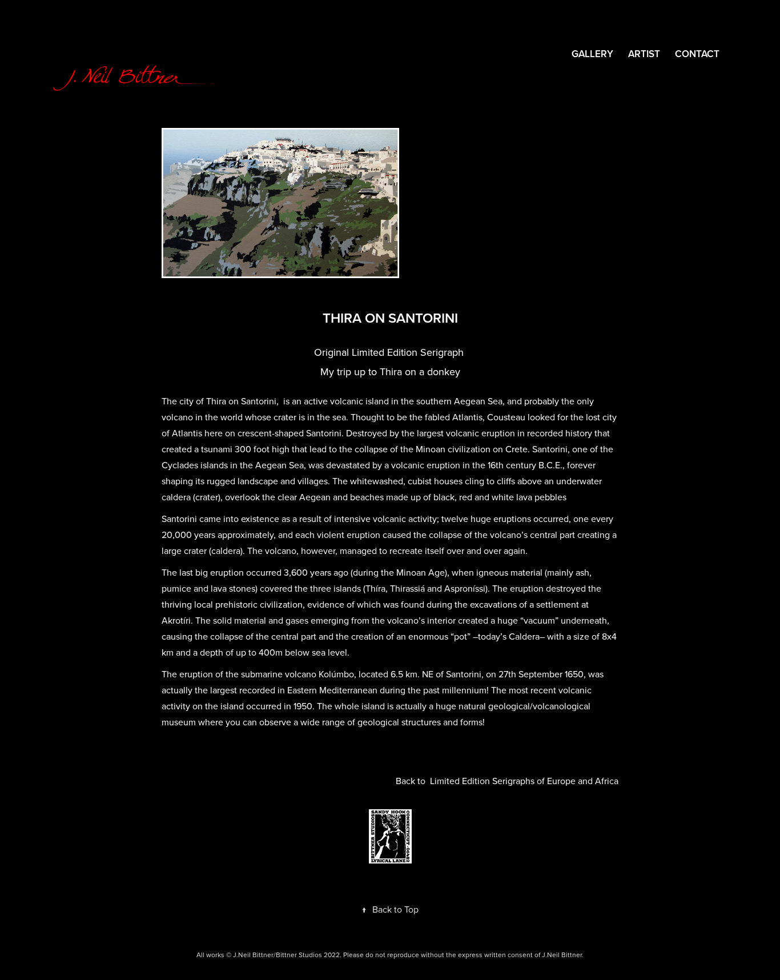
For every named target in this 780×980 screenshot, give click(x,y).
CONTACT (697, 54)
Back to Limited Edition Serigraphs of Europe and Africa (507, 780)
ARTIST (644, 54)
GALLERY (592, 54)
